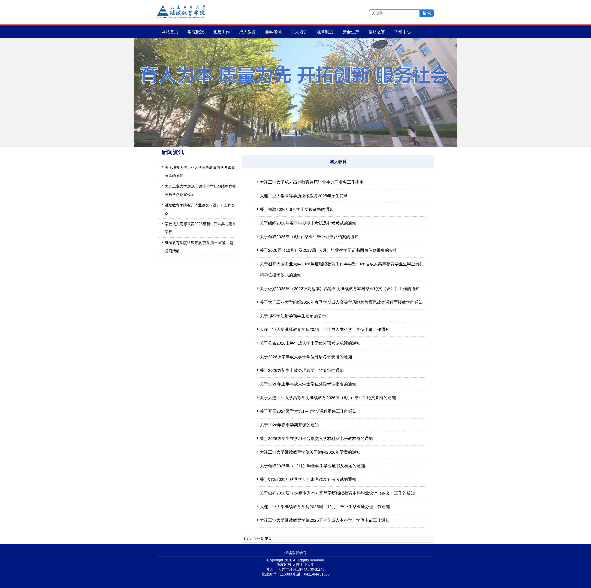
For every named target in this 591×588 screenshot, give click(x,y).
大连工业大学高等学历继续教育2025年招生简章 (304, 196)
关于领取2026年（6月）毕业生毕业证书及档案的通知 (309, 236)
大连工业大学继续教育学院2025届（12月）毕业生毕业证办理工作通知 (325, 506)
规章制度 (325, 32)
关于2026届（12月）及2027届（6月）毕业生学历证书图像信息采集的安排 (328, 250)
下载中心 (402, 32)
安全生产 (351, 32)
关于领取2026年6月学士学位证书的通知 (297, 209)
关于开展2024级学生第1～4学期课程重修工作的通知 (308, 411)
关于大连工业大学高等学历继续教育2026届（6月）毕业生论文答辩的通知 (328, 397)
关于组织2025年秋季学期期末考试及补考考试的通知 (308, 479)
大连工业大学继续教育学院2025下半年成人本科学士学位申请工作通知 (324, 520)
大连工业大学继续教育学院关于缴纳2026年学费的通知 (310, 452)
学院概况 (195, 32)
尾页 (268, 538)
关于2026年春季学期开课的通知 (289, 425)
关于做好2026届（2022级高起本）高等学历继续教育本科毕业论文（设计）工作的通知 (339, 288)
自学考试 (273, 32)
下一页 (258, 538)
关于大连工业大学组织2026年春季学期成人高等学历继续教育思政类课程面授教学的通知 (341, 302)
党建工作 (221, 32)
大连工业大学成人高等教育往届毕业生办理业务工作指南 (312, 182)
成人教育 (247, 32)
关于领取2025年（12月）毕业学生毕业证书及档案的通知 (312, 466)
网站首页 (170, 32)
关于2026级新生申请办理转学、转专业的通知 (302, 370)
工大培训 (299, 32)
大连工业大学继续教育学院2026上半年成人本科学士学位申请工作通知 (324, 329)
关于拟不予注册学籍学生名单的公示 (293, 316)
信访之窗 (376, 32)
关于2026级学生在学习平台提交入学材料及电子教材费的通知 (316, 438)
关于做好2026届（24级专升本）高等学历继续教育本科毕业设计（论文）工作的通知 (337, 493)
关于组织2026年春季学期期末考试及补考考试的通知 (308, 223)
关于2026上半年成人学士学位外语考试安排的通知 (306, 357)
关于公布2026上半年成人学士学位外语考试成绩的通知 (310, 343)
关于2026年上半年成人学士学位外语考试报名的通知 (308, 384)
